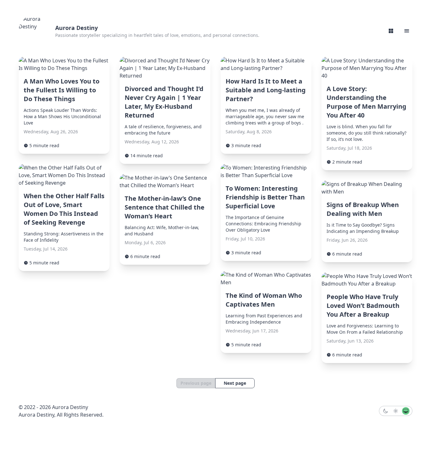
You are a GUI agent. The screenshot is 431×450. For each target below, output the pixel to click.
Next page (235, 383)
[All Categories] (391, 31)
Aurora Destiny (76, 28)
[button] (406, 31)
